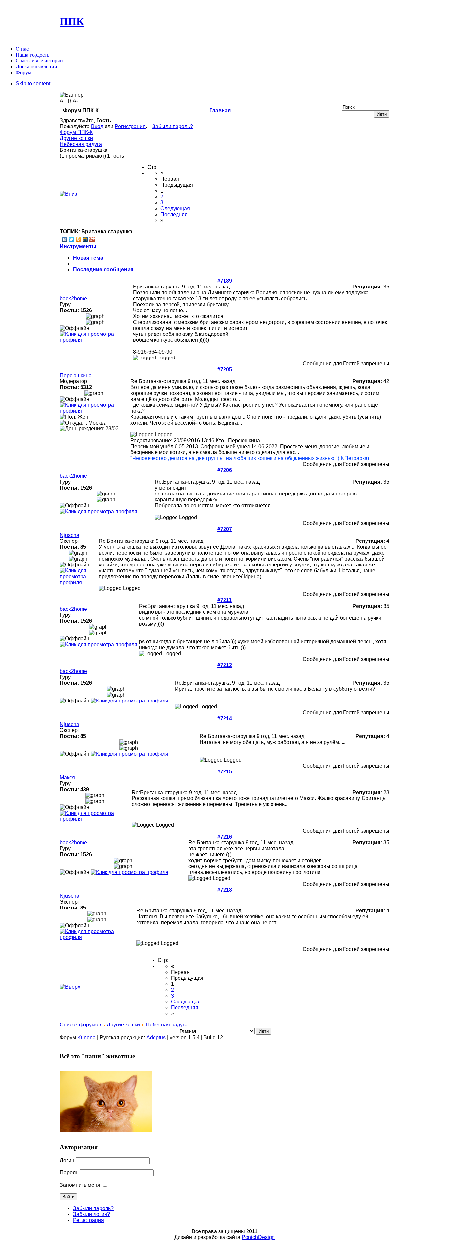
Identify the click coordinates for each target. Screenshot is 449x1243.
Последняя (174, 214)
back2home (73, 298)
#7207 (224, 529)
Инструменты (78, 246)
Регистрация (130, 126)
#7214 (224, 718)
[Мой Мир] (85, 239)
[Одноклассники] (78, 239)
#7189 (224, 281)
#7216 (224, 837)
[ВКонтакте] (64, 239)
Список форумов (81, 1024)
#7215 (224, 771)
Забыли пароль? (172, 126)
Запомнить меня (80, 1185)
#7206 (224, 470)
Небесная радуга (81, 144)
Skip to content (33, 83)
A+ (63, 101)
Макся (67, 777)
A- (75, 101)
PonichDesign (258, 1237)
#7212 (224, 665)
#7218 (224, 890)
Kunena (86, 1037)
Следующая (175, 208)
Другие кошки (76, 138)
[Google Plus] (92, 239)
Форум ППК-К (76, 132)
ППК (72, 21)
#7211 (224, 600)
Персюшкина (76, 375)
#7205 (224, 369)
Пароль (69, 1172)
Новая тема (88, 258)
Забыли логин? (91, 1214)
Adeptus (156, 1037)
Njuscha (69, 535)
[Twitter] (71, 239)
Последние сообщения (103, 269)
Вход (97, 126)
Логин (67, 1160)
